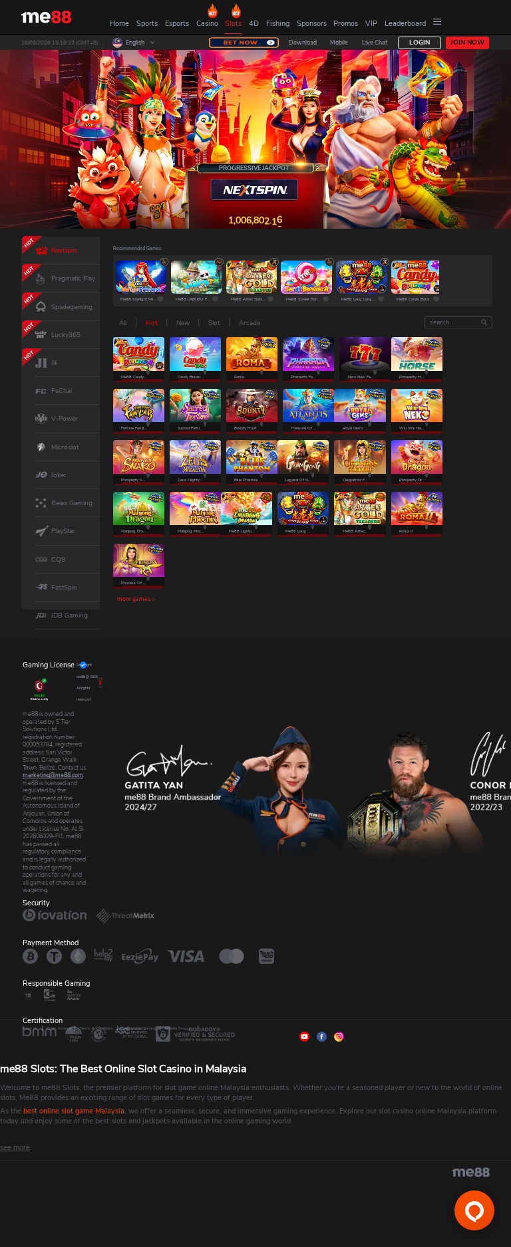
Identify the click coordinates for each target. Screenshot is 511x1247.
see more (15, 1148)
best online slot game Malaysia (73, 1111)
